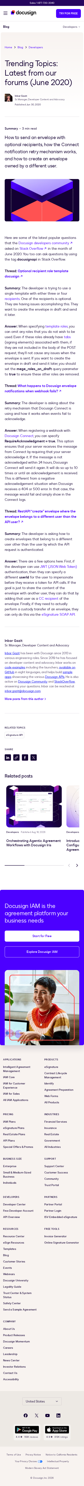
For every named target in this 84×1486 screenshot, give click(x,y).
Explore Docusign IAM (42, 952)
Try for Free (68, 13)
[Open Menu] (5, 14)
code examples (15, 667)
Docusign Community (32, 681)
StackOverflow (64, 681)
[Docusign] (24, 13)
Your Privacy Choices (26, 1461)
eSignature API (14, 735)
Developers (70, 27)
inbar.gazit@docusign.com (23, 691)
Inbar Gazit (12, 653)
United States (35, 1401)
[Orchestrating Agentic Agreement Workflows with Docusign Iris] (34, 806)
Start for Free (42, 936)
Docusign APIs (54, 677)
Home (8, 47)
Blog (20, 47)
